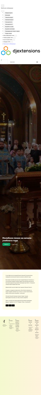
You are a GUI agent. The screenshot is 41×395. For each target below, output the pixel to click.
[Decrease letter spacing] (11, 42)
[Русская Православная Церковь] (4, 321)
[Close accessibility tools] (3, 11)
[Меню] (37, 62)
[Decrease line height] (13, 40)
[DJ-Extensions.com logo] (20, 54)
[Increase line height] (14, 40)
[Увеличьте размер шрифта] (15, 37)
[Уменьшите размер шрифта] (13, 37)
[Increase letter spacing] (12, 42)
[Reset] (2, 11)
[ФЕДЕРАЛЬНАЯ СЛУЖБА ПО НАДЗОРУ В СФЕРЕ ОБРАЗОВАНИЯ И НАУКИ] (37, 326)
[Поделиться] (7, 305)
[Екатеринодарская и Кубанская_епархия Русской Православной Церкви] (11, 321)
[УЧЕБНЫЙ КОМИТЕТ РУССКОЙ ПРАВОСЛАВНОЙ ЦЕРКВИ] (17, 323)
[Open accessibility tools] (2, 5)
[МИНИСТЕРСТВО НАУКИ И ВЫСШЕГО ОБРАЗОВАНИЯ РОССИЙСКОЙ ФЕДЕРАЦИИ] (30, 322)
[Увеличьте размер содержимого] (16, 35)
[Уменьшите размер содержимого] (15, 35)
